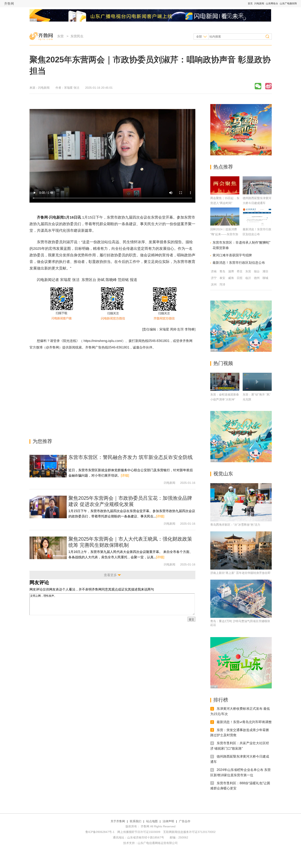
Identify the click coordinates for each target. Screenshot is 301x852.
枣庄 (239, 271)
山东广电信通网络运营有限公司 (158, 843)
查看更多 (110, 575)
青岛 (222, 271)
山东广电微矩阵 (288, 3)
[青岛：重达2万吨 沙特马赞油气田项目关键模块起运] (241, 599)
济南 (214, 271)
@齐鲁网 (52, 347)
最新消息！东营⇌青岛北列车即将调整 (244, 722)
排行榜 (220, 700)
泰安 (222, 278)
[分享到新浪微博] (268, 86)
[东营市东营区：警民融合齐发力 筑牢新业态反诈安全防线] (48, 466)
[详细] (125, 475)
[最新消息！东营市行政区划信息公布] (257, 224)
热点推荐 (223, 167)
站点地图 (152, 821)
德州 (257, 278)
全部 (199, 36)
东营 (60, 36)
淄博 (231, 271)
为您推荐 (42, 441)
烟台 (257, 271)
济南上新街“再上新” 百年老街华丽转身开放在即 (240, 572)
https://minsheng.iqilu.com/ (103, 341)
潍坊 (265, 271)
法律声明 (168, 821)
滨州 (214, 284)
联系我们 (135, 821)
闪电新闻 (259, 3)
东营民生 (77, 36)
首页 (250, 3)
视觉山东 (223, 473)
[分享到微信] (258, 86)
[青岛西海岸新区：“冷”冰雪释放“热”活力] (241, 502)
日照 (239, 278)
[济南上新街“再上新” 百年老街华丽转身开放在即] (241, 550)
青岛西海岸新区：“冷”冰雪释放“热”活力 (235, 524)
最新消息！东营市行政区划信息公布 (239, 262)
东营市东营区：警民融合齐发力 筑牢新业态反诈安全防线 (130, 457)
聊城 (265, 278)
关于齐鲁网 (118, 821)
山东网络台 (272, 3)
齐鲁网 (9, 3)
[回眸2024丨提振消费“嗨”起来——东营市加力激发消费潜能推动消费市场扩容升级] (224, 224)
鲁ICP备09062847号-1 (99, 832)
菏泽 (222, 284)
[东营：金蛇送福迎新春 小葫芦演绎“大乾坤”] (224, 382)
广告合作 (184, 821)
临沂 (248, 278)
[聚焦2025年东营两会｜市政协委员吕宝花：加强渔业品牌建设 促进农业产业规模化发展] (48, 507)
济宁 (214, 278)
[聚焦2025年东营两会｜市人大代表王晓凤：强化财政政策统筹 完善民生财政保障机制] (48, 548)
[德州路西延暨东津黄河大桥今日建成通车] (257, 193)
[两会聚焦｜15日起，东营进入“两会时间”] (224, 193)
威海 (231, 278)
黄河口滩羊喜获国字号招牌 (232, 255)
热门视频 (223, 363)
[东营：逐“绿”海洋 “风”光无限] (257, 382)
